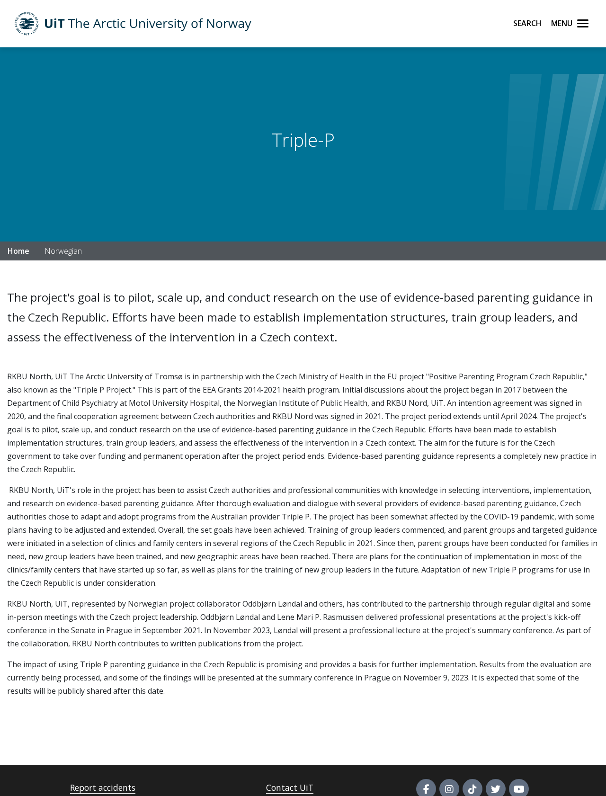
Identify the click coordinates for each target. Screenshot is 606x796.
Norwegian (63, 251)
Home (18, 251)
